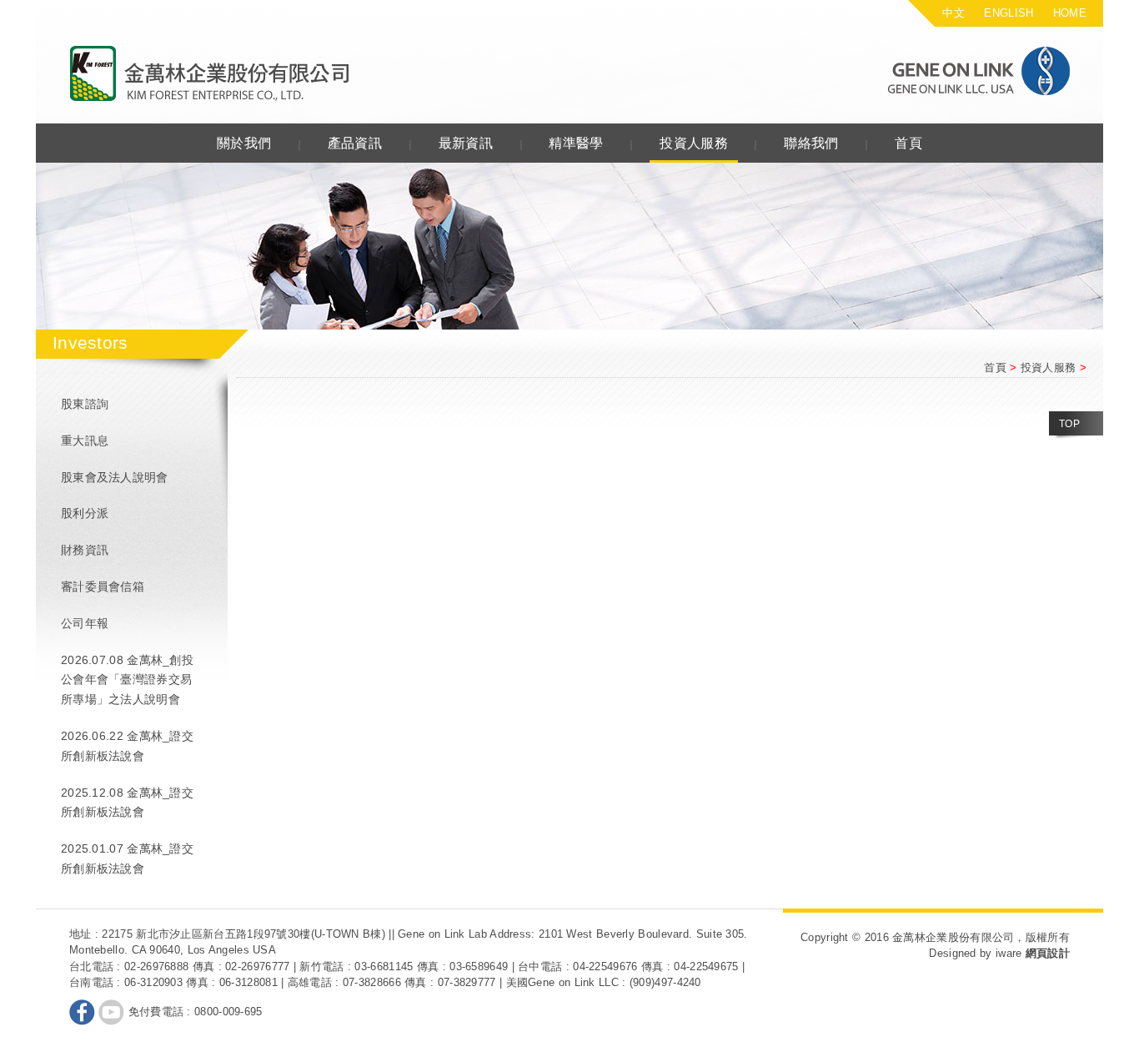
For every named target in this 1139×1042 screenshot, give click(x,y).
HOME (1069, 13)
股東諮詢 (84, 403)
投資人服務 (694, 143)
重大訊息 (84, 440)
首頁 (908, 143)
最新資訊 (466, 143)
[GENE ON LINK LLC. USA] (948, 71)
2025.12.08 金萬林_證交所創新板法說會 (127, 802)
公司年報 (84, 623)
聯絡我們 (811, 143)
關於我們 (244, 143)
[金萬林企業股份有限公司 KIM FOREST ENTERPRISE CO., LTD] (210, 74)
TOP (1069, 424)
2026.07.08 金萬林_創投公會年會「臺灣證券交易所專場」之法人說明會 (127, 680)
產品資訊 (355, 143)
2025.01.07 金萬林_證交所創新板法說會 (127, 858)
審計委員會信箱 (102, 586)
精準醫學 (576, 143)
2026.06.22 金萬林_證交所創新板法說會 (127, 746)
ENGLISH (1008, 13)
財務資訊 (84, 549)
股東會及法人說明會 (114, 477)
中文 (953, 13)
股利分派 (84, 513)
